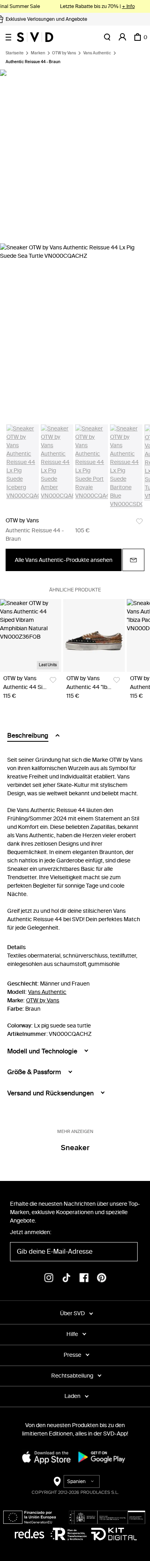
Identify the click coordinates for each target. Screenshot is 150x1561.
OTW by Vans (64, 53)
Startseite (15, 53)
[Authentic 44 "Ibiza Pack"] (93, 635)
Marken (38, 53)
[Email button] (133, 560)
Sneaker (75, 1148)
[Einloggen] (122, 37)
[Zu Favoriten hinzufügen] (139, 521)
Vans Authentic (97, 53)
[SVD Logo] (35, 37)
